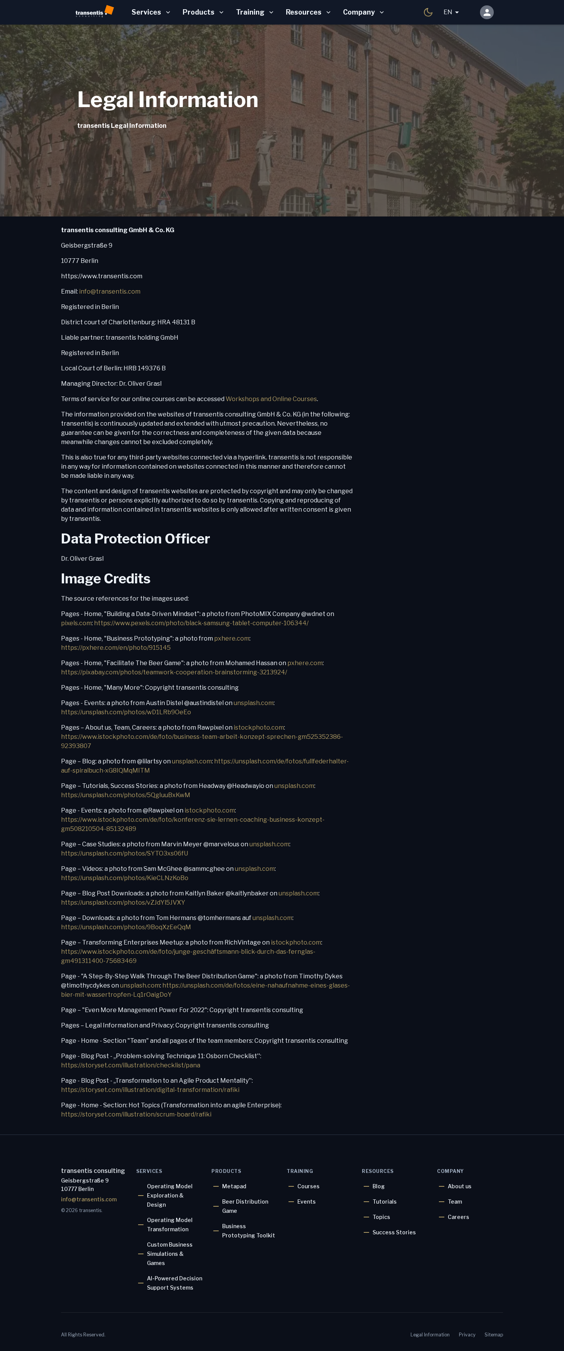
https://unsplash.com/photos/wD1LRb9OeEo (126, 712)
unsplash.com (254, 703)
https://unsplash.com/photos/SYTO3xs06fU (124, 853)
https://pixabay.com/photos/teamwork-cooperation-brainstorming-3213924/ (174, 672)
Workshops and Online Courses (271, 399)
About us (460, 1186)
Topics (381, 1217)
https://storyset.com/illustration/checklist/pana (130, 1065)
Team (455, 1201)
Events (306, 1201)
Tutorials (385, 1201)
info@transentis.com (109, 291)
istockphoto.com (259, 727)
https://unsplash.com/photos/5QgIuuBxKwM (125, 795)
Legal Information (430, 1335)
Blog (379, 1186)
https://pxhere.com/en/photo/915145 (116, 647)
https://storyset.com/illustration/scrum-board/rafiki (136, 1114)
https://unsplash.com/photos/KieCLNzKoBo (124, 878)
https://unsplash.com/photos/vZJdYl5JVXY (123, 902)
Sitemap (494, 1335)
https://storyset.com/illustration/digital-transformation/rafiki (150, 1089)
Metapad (234, 1186)
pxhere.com (231, 638)
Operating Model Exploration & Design (170, 1195)
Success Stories (394, 1232)
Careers (458, 1217)
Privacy (467, 1335)
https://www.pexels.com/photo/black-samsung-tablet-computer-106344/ (201, 623)
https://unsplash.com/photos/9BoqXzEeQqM (126, 927)
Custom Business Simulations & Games (170, 1253)
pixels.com (76, 623)
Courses (308, 1186)
